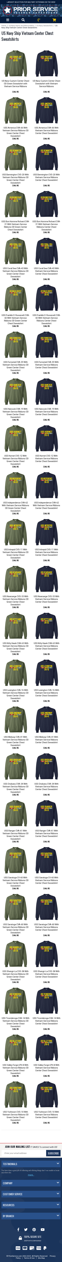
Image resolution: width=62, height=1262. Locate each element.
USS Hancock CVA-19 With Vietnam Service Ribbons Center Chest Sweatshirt (47, 412)
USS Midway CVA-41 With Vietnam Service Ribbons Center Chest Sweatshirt (46, 740)
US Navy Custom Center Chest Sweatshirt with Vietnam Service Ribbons (46, 84)
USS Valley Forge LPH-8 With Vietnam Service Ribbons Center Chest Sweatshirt (46, 1068)
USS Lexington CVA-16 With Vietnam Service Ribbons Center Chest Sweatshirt (46, 693)
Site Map (41, 1256)
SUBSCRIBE (53, 1153)
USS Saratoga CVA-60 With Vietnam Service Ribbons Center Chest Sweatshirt (46, 927)
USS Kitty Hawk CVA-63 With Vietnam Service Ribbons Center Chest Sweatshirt (46, 646)
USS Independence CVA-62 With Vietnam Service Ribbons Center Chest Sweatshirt (46, 505)
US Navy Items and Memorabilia (21, 26)
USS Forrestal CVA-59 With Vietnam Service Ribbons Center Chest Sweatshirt (46, 365)
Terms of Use (29, 1256)
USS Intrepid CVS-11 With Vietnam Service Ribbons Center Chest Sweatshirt (46, 552)
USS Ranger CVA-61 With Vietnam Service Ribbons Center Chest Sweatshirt (46, 833)
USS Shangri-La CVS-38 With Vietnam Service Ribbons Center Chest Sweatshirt (46, 974)
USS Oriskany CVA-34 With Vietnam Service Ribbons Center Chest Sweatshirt (46, 786)
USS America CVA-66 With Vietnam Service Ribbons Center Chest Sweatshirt (47, 130)
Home (3, 26)
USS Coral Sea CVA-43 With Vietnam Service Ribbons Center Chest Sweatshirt (46, 271)
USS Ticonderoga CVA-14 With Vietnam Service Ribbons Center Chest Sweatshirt (46, 1021)
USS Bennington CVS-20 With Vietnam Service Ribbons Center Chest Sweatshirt (46, 177)
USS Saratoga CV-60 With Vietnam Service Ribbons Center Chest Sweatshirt (46, 880)
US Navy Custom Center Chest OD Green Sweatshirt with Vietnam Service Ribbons (15, 84)
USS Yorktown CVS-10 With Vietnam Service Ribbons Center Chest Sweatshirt (46, 1115)
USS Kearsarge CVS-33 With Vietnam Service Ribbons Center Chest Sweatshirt (46, 599)
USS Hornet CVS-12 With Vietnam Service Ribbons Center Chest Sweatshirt (46, 458)
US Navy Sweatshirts (44, 26)
